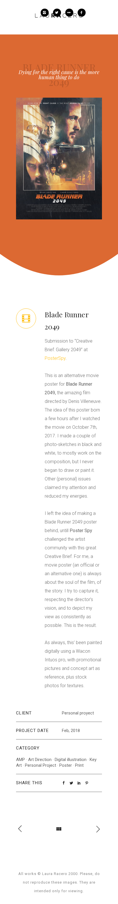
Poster (65, 765)
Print (79, 765)
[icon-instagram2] (46, 13)
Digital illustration (70, 759)
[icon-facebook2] (82, 13)
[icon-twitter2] (58, 13)
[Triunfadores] (23, 829)
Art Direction (40, 759)
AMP (20, 759)
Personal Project (40, 765)
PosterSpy (55, 358)
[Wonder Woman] (95, 828)
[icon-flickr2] (70, 13)
